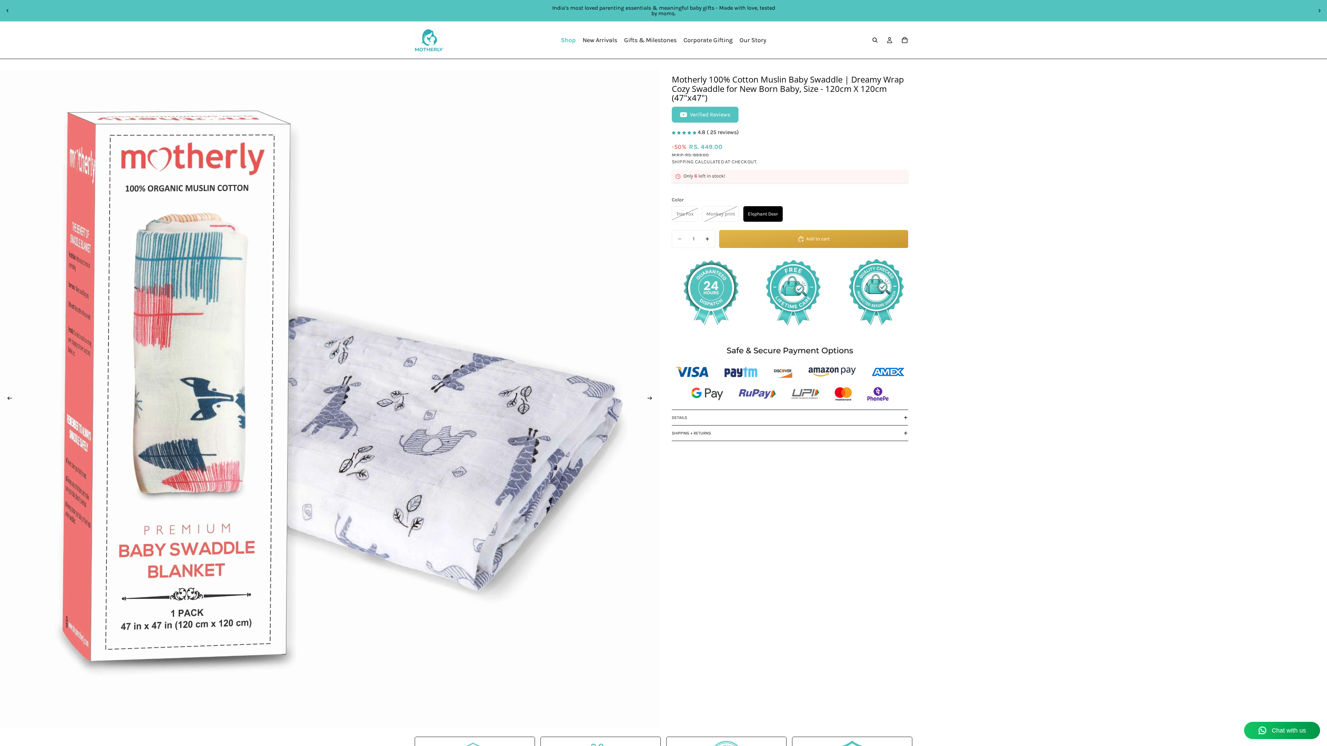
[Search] (875, 40)
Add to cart (818, 239)
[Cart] (904, 40)
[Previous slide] (7, 10)
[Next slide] (1319, 10)
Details (679, 417)
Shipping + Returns (691, 433)
